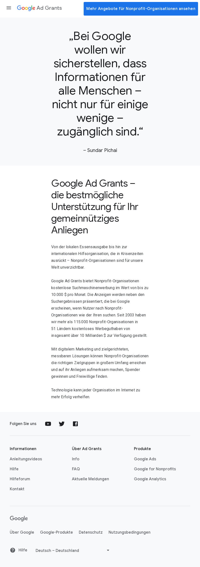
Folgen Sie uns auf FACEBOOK (75, 423)
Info (75, 459)
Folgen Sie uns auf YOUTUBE (48, 423)
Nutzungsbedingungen (129, 532)
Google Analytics (150, 479)
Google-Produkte (56, 532)
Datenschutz (91, 532)
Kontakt (17, 489)
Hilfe (14, 469)
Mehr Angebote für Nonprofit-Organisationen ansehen (140, 8)
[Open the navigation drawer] (9, 8)
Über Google (22, 532)
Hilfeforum (20, 479)
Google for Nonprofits (155, 469)
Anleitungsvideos (26, 459)
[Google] (19, 519)
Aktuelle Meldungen (90, 479)
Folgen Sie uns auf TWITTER (61, 423)
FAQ (76, 469)
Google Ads (145, 459)
